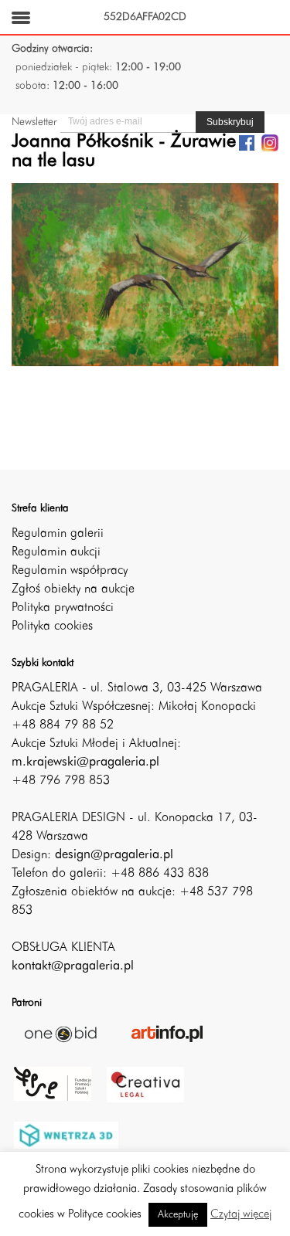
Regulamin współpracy (70, 571)
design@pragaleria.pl (114, 855)
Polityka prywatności (63, 608)
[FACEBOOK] (246, 142)
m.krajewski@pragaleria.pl (85, 762)
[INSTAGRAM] (269, 142)
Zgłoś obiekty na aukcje (73, 589)
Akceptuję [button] (178, 1215)
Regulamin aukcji (56, 552)
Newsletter (34, 122)
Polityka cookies (52, 626)
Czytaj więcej (240, 1215)
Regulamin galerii (58, 534)
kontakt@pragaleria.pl (73, 966)
